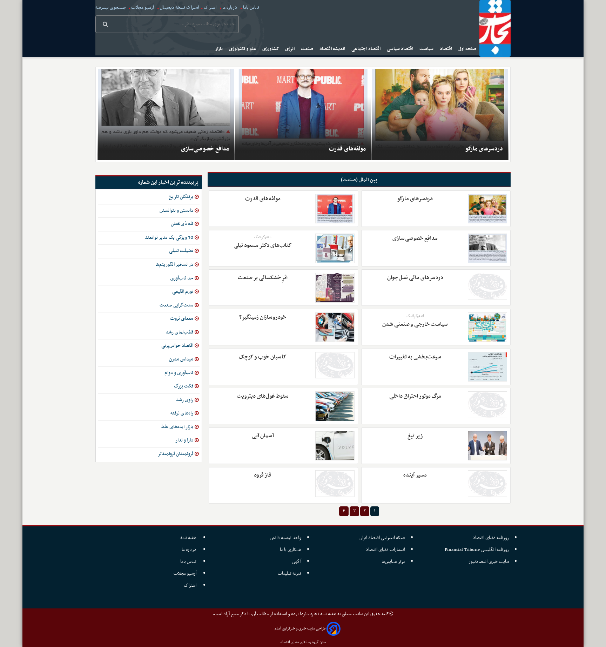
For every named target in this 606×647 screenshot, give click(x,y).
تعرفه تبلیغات (289, 574)
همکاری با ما (290, 550)
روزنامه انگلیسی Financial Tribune (477, 550)
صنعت (307, 49)
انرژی (290, 49)
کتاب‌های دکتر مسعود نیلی (263, 245)
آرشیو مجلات (142, 8)
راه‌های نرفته (181, 413)
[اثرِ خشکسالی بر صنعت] (335, 287)
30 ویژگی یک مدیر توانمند (169, 237)
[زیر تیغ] (487, 445)
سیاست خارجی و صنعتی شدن (415, 324)
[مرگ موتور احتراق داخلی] (487, 404)
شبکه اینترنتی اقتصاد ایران (382, 538)
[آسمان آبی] (335, 445)
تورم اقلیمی (182, 291)
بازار (219, 49)
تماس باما (251, 8)
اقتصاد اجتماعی (366, 49)
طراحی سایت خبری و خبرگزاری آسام (300, 628)
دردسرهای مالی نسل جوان (415, 278)
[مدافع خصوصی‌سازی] (166, 114)
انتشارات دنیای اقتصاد (385, 550)
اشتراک (210, 8)
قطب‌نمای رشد (179, 332)
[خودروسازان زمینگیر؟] (335, 327)
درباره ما (229, 8)
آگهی (296, 562)
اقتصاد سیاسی (400, 49)
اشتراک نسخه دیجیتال (179, 8)
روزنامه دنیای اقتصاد (491, 538)
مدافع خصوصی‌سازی (205, 149)
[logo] (495, 28)
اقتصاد (446, 49)
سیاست (427, 49)
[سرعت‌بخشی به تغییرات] (487, 367)
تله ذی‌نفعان (182, 224)
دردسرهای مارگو (484, 149)
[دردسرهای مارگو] (440, 114)
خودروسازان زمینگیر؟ (262, 317)
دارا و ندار (184, 440)
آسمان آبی (263, 436)
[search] (105, 25)
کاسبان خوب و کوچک (263, 357)
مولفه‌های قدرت (347, 149)
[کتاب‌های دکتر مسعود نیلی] (335, 248)
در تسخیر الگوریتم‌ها (174, 264)
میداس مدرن (181, 359)
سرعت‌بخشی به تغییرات (415, 357)
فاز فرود (262, 475)
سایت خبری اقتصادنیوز (489, 562)
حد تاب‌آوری (181, 278)
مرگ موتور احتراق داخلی (415, 396)
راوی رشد (184, 400)
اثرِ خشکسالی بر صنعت (263, 278)
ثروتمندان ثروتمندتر (175, 454)
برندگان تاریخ (181, 197)
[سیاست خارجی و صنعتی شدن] (487, 327)
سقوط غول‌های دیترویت (263, 396)
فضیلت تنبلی (181, 251)
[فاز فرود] (335, 483)
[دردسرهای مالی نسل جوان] (487, 286)
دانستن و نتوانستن (176, 210)
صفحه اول (467, 49)
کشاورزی (271, 49)
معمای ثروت (181, 318)
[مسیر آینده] (487, 483)
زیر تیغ (415, 436)
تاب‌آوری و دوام (178, 373)
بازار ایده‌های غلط (177, 427)
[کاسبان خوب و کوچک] (335, 365)
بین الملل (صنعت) (359, 180)
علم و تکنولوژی (243, 49)
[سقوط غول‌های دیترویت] (335, 406)
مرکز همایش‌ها (393, 562)
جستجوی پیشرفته (110, 8)
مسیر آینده (415, 475)
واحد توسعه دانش (285, 538)
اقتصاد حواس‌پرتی (177, 345)
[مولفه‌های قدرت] (303, 114)
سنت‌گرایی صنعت (176, 305)
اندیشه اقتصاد (332, 49)
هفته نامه (188, 538)
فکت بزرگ (183, 386)
